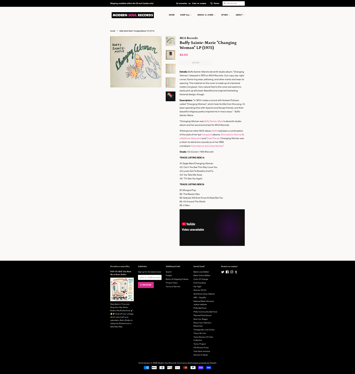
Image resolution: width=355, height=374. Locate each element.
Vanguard (207, 134)
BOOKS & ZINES (206, 15)
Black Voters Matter (201, 275)
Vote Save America (201, 351)
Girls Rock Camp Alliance (204, 294)
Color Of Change (200, 279)
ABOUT (239, 15)
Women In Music (200, 355)
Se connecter (181, 3)
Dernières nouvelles (120, 266)
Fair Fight (197, 286)
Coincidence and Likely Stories (207, 145)
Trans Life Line (199, 333)
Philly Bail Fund (199, 308)
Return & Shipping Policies (177, 279)
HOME (172, 15)
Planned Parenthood (202, 315)
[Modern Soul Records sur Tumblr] (236, 272)
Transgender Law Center (204, 330)
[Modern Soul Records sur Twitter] (222, 272)
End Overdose (199, 283)
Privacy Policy (172, 283)
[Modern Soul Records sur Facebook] (227, 272)
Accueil (112, 31)
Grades (169, 275)
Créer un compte (199, 3)
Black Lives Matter (201, 272)
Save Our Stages (200, 319)
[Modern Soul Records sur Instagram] (231, 272)
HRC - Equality (199, 297)
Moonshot (196, 138)
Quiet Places (213, 138)
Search (169, 272)
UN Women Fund (200, 347)
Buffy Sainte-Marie (214, 121)
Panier (216, 3)
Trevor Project (199, 344)
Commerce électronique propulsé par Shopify (196, 363)
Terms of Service (173, 286)
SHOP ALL (185, 15)
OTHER (225, 15)
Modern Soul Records (167, 363)
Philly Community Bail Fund (205, 312)
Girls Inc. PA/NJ (199, 290)
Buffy (215, 130)
